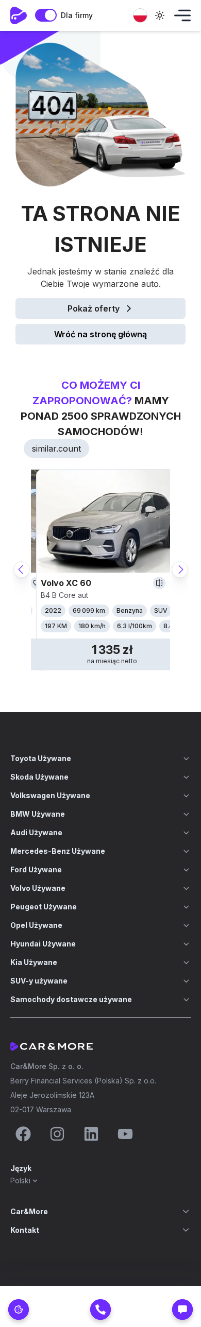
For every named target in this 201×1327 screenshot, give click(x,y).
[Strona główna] (18, 15)
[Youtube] (125, 1134)
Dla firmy (77, 15)
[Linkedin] (91, 1134)
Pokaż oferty (94, 308)
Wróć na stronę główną (100, 334)
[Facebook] (23, 1134)
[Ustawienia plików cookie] (18, 1309)
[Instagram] (57, 1134)
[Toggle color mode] (159, 15)
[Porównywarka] (159, 583)
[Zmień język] (140, 15)
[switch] (46, 15)
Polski (20, 1180)
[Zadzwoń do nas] (100, 1309)
